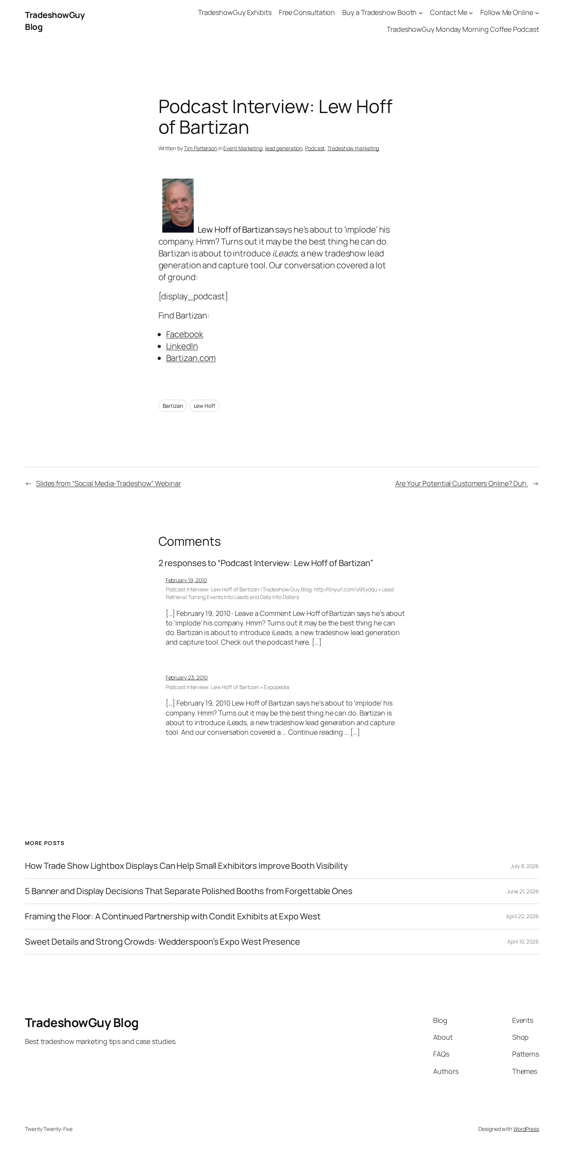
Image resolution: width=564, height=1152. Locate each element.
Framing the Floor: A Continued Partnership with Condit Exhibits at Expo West (172, 916)
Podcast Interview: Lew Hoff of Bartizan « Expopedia (227, 687)
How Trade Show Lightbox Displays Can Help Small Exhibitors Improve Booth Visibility (186, 866)
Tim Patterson (200, 148)
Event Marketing (242, 148)
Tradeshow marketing (353, 148)
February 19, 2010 (186, 580)
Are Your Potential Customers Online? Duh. (461, 483)
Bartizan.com (191, 358)
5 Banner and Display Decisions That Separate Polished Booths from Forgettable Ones (189, 891)
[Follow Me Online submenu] (537, 12)
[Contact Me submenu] (471, 12)
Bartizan (173, 405)
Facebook (184, 334)
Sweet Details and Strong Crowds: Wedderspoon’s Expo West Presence (162, 942)
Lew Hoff (204, 405)
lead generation (284, 148)
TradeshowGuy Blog (82, 1022)
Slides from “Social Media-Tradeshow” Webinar (108, 483)
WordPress (526, 1128)
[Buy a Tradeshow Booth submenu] (421, 12)
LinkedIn (182, 346)
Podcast (315, 148)
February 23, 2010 (187, 677)
